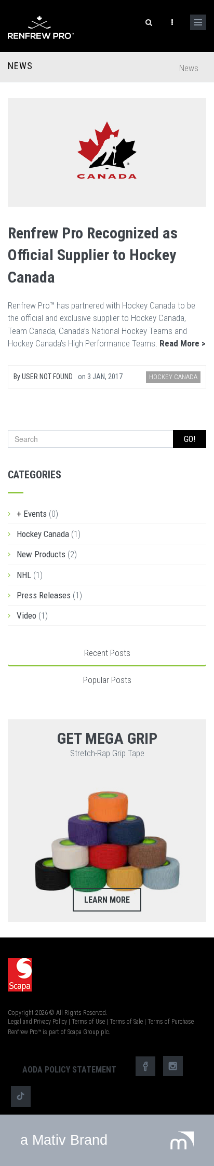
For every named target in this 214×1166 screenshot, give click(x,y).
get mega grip (107, 738)
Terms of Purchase (171, 1021)
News (20, 66)
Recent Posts (107, 653)
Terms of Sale (126, 1021)
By (43, 376)
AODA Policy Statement (69, 1070)
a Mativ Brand (64, 1140)
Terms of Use (88, 1021)
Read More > (182, 343)
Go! (189, 439)
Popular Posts (107, 680)
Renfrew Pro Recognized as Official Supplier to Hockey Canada (93, 255)
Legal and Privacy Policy (37, 1021)
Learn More (107, 900)
